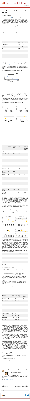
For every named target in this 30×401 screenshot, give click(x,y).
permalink (8, 381)
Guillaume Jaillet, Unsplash (9, 379)
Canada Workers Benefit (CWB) (7, 17)
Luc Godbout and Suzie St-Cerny (10, 13)
